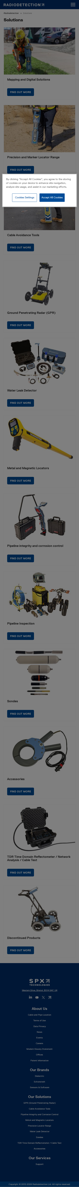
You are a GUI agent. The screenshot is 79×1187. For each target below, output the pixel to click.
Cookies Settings (24, 197)
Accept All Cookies (52, 197)
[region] (39, 190)
